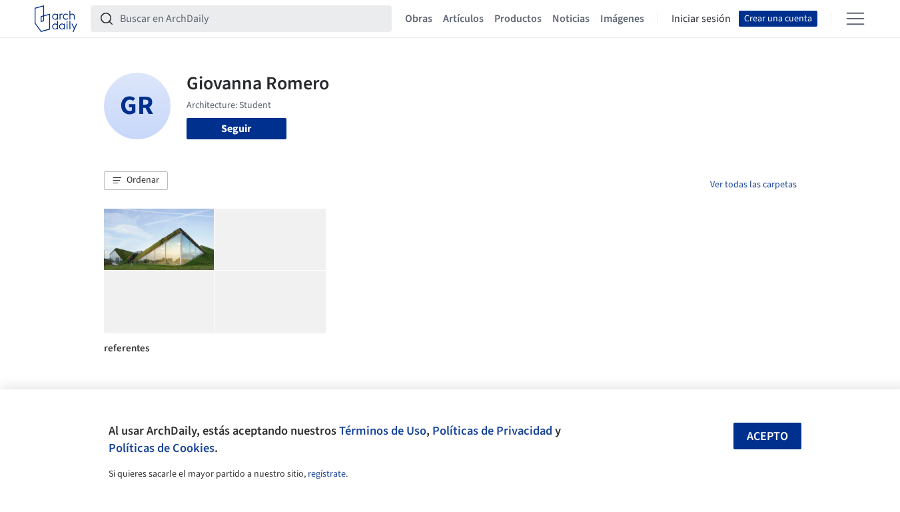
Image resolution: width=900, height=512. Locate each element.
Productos (518, 18)
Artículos (463, 18)
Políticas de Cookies (162, 448)
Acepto (767, 436)
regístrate (327, 474)
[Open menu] (855, 18)
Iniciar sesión (701, 18)
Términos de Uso (382, 430)
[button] (136, 180)
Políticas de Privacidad (492, 430)
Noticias (571, 18)
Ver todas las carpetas (753, 184)
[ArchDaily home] (56, 18)
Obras (418, 18)
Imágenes (622, 18)
